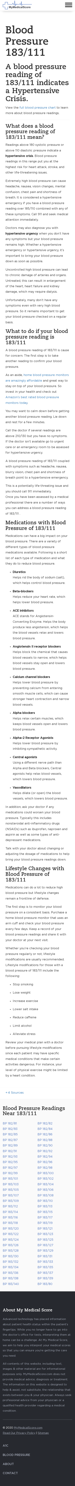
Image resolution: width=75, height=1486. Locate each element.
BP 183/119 (45, 1223)
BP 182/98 (45, 1167)
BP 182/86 (45, 1134)
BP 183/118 (10, 1223)
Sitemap (43, 1433)
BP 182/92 (45, 1151)
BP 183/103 (11, 1184)
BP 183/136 (10, 1273)
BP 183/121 (45, 1228)
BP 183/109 (11, 1201)
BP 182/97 (10, 1167)
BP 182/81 (10, 1123)
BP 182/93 (10, 1156)
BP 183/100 (46, 1173)
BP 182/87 (10, 1140)
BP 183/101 (10, 1178)
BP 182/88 (45, 1140)
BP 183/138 (10, 1278)
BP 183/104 (46, 1184)
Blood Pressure (16, 1455)
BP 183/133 (45, 1261)
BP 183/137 (45, 1273)
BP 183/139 (45, 1278)
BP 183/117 (45, 1217)
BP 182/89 (10, 1145)
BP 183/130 (11, 1256)
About (8, 1464)
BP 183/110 (45, 1201)
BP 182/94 (45, 1156)
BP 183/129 (45, 1250)
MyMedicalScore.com (28, 1427)
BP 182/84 (45, 1129)
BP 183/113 (45, 1206)
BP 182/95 (10, 1162)
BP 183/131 (45, 1256)
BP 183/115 (45, 1212)
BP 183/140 (11, 1284)
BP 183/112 (10, 1206)
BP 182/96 (45, 1162)
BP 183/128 (11, 1250)
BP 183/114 (10, 1212)
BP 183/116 (10, 1217)
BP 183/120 (11, 1228)
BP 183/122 (11, 1234)
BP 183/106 (46, 1189)
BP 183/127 (45, 1245)
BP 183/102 (46, 1178)
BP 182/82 (45, 1123)
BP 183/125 (45, 1239)
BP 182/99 (10, 1173)
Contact (10, 1473)
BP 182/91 (10, 1151)
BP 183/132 (10, 1261)
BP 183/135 (45, 1267)
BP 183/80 (45, 1284)
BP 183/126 (11, 1245)
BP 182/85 (10, 1134)
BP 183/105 (11, 1189)
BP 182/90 (45, 1145)
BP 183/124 (11, 1239)
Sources (14, 1092)
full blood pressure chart (37, 107)
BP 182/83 (10, 1129)
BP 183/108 (46, 1195)
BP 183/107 (11, 1195)
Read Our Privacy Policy (19, 1433)
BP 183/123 (45, 1234)
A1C (5, 1445)
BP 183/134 (11, 1267)
